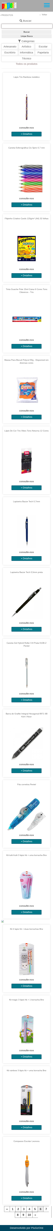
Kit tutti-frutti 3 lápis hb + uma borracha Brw (26, 855)
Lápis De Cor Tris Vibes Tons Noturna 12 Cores (26, 431)
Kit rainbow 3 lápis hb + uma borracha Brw (26, 1070)
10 (29, 1214)
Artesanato (10, 46)
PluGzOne (37, 1227)
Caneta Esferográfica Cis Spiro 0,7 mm (26, 148)
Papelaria (43, 52)
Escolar (43, 46)
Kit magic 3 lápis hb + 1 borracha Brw (26, 1000)
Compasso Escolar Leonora (26, 1141)
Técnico (26, 58)
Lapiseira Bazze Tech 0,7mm (26, 501)
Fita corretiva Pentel (26, 784)
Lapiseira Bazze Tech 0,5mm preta (26, 572)
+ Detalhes (26, 134)
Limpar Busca (27, 36)
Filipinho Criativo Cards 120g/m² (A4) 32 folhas (26, 218)
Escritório (9, 52)
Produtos (7, 15)
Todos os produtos (26, 63)
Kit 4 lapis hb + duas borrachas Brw (26, 929)
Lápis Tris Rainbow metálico (27, 77)
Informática (26, 52)
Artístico (26, 46)
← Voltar (43, 14)
